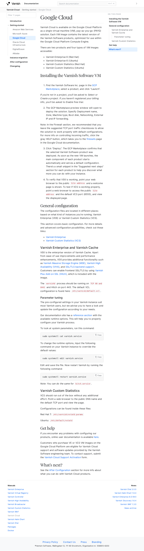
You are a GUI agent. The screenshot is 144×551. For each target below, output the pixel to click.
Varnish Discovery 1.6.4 (126, 501)
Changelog (15, 66)
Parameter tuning (122, 37)
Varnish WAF (13, 512)
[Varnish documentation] (13, 3)
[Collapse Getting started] (8, 25)
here (96, 437)
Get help (113, 45)
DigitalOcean (18, 49)
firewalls (91, 139)
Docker (11, 530)
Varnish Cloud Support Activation (63, 457)
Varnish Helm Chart (16, 519)
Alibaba (16, 53)
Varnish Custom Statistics (123, 41)
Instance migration (18, 58)
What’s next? (115, 49)
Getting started (29, 10)
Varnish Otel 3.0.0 (128, 489)
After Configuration (59, 470)
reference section (82, 315)
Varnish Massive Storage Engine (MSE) (64, 263)
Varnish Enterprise (56, 237)
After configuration (19, 62)
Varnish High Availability (18, 501)
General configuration (119, 26)
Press (84, 542)
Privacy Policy (50, 542)
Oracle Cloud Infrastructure (19, 43)
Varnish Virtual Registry (18, 493)
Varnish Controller (15, 497)
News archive (130, 508)
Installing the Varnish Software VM (119, 20)
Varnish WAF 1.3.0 (128, 504)
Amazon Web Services (23, 29)
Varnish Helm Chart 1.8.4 (125, 493)
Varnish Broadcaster (16, 504)
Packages (12, 527)
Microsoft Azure (20, 34)
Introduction (16, 21)
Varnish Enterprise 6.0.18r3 (124, 497)
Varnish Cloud (13, 10)
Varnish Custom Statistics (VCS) (63, 240)
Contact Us (69, 542)
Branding (96, 542)
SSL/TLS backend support (80, 266)
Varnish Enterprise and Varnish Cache (122, 31)
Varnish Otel (13, 523)
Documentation (31, 3)
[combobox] (86, 3)
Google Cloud (19, 38)
